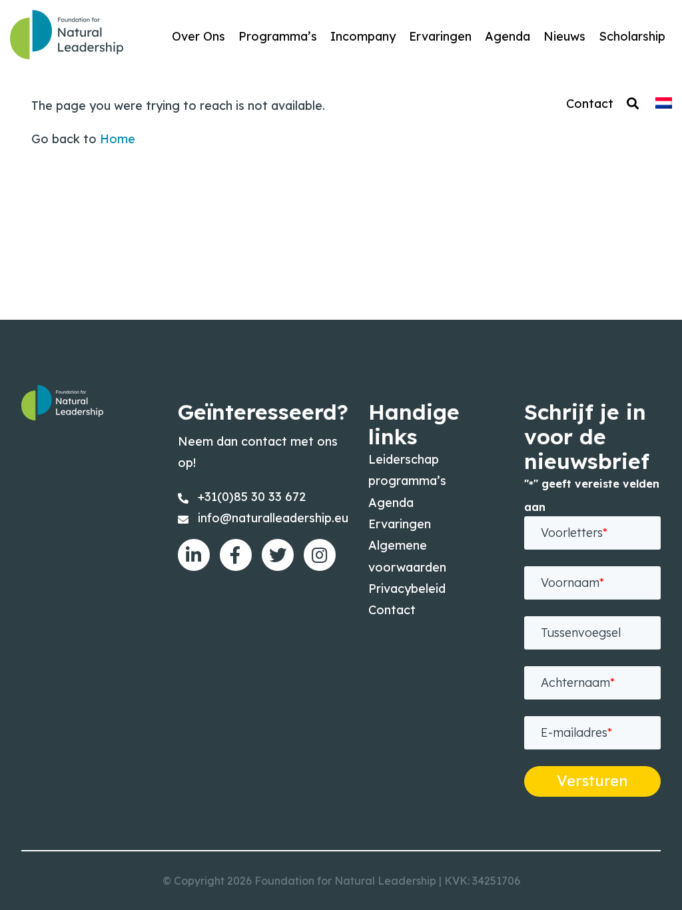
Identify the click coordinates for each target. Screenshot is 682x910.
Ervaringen (399, 524)
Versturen (592, 780)
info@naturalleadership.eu (273, 518)
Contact (392, 610)
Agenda (391, 502)
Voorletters (574, 532)
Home (117, 139)
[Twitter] (278, 555)
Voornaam (572, 582)
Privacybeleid (407, 588)
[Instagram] (320, 555)
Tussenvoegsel (581, 632)
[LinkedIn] (194, 555)
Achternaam (578, 682)
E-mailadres (576, 732)
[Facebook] (236, 555)
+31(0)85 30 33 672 (252, 496)
